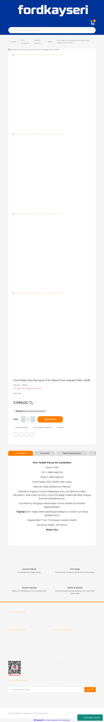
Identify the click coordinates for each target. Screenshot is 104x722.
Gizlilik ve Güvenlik (62, 641)
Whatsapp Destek (92, 717)
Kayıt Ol (90, 689)
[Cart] (92, 22)
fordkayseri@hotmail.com (25, 621)
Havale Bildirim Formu (64, 657)
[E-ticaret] (51, 720)
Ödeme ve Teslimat (62, 637)
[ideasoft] (39, 720)
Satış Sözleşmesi (61, 633)
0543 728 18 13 (23, 616)
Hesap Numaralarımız (63, 653)
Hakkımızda (13, 633)
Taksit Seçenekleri (72, 453)
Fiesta (24, 385)
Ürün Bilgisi (21, 453)
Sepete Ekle (50, 419)
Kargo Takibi (13, 637)
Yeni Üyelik (13, 641)
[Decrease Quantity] (23, 419)
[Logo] (52, 10)
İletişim (11, 645)
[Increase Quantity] (33, 419)
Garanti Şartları (60, 649)
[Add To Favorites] (20, 427)
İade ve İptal (59, 645)
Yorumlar (44, 453)
